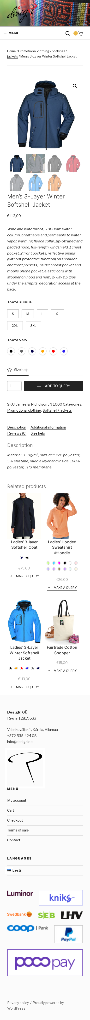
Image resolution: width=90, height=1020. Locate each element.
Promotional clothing (33, 51)
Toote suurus (19, 302)
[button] (75, 86)
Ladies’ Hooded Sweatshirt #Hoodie (62, 547)
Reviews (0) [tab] (16, 433)
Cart (10, 810)
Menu (13, 33)
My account (16, 800)
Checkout (15, 820)
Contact (13, 840)
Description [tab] (16, 427)
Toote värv (17, 340)
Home (11, 51)
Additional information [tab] (48, 427)
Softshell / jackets (57, 410)
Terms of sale (18, 830)
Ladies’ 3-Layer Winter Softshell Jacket (24, 653)
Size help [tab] (38, 433)
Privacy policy (18, 1003)
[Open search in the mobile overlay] (68, 33)
